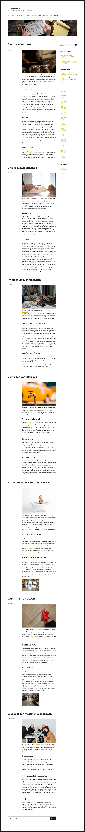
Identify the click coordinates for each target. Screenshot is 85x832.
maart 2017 (63, 149)
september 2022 (64, 101)
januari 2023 (63, 100)
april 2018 (62, 136)
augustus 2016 (63, 153)
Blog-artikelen (14, 9)
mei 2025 (62, 94)
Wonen (39, 15)
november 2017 (63, 141)
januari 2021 (63, 106)
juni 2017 (62, 145)
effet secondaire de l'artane (66, 79)
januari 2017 (63, 150)
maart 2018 (63, 138)
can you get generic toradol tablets (67, 81)
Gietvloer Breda (30, 529)
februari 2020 (63, 112)
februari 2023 (63, 98)
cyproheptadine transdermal (66, 72)
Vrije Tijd (34, 15)
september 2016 (64, 152)
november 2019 (63, 114)
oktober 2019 (63, 116)
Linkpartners (46, 15)
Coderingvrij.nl (44, 271)
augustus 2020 (63, 108)
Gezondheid (28, 15)
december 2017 (63, 140)
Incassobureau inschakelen (24, 279)
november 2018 (63, 129)
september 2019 (64, 117)
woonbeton (31, 636)
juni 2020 (62, 109)
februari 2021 (63, 105)
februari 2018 (63, 139)
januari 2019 (63, 127)
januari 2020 (63, 113)
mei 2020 (62, 111)
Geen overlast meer (19, 44)
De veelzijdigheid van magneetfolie (67, 63)
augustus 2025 (63, 92)
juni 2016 (62, 155)
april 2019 (62, 123)
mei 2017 (62, 146)
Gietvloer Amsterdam (29, 653)
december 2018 (63, 128)
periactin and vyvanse (65, 77)
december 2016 (63, 151)
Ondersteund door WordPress (19, 826)
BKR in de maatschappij (22, 167)
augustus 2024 (63, 95)
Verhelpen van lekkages (22, 376)
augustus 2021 (63, 102)
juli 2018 (62, 134)
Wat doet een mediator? (65, 75)
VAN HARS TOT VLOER (21, 598)
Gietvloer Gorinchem (32, 548)
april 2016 (62, 156)
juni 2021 (62, 103)
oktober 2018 (63, 130)
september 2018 (64, 131)
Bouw (13, 15)
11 (13, 818)
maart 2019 (63, 124)
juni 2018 (62, 135)
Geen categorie (63, 170)
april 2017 (62, 147)
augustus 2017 (63, 144)
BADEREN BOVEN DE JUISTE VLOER (29, 482)
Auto (9, 15)
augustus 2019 (63, 118)
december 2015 (63, 158)
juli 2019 (62, 119)
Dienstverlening (19, 15)
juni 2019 (62, 120)
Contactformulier (54, 15)
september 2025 (64, 91)
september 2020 (64, 107)
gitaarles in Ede (40, 111)
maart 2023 (63, 97)
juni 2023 (62, 96)
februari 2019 (63, 125)
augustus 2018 (63, 133)
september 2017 (64, 142)
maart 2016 (63, 157)
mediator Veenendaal (39, 744)
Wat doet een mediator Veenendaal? (30, 713)
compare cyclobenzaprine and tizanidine (68, 74)
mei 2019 (62, 122)
